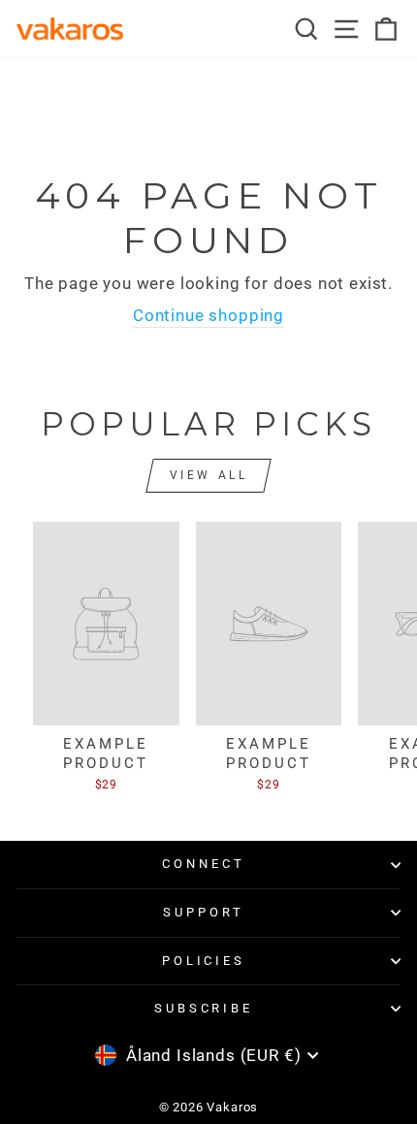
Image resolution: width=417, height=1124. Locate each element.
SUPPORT (203, 912)
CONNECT (203, 863)
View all (209, 475)
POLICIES (204, 960)
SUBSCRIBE (204, 1008)
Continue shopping (208, 315)
